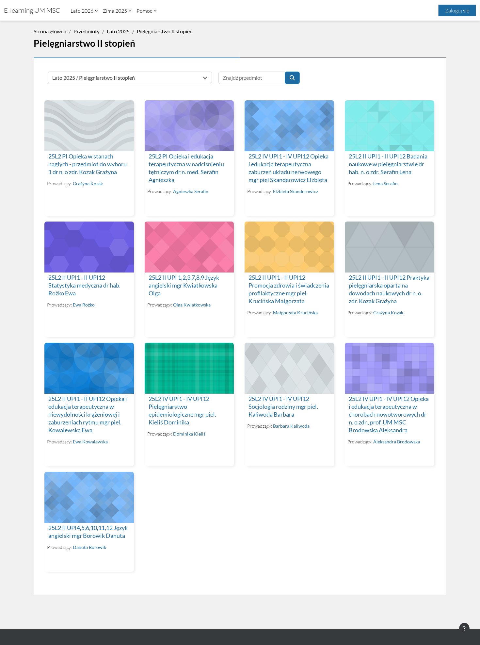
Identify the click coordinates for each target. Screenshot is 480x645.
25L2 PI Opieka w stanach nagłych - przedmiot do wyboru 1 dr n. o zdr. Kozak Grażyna (87, 164)
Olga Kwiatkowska (192, 304)
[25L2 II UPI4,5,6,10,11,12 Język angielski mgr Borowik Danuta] (89, 497)
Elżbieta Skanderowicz (295, 191)
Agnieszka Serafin (190, 191)
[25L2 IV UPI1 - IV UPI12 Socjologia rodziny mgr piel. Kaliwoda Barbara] (289, 368)
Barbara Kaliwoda (291, 426)
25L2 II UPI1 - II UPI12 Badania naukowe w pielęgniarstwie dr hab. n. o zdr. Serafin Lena (388, 164)
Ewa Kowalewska (90, 441)
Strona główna (50, 31)
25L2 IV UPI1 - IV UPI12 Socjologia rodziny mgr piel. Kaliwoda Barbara (283, 406)
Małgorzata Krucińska (295, 312)
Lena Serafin (385, 183)
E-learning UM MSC (32, 10)
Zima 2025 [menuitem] (115, 11)
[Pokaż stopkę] (464, 629)
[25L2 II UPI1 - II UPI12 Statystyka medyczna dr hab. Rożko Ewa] (89, 247)
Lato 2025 (118, 31)
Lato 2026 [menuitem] (82, 11)
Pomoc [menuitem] (144, 11)
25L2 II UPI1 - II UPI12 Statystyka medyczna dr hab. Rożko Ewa (84, 285)
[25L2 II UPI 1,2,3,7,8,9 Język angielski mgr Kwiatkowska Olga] (189, 247)
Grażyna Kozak (88, 183)
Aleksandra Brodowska (396, 441)
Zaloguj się (457, 10)
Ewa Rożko (84, 304)
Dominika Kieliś (189, 434)
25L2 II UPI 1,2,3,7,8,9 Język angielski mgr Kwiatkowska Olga (184, 285)
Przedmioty (86, 31)
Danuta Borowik (89, 547)
